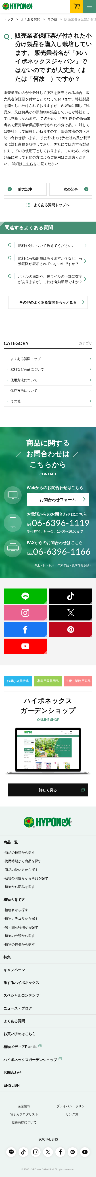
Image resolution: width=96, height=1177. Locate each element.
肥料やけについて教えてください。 (46, 245)
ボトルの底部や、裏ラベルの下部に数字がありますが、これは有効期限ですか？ (50, 279)
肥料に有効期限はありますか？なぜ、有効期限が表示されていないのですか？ (50, 261)
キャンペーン (14, 970)
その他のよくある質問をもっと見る (48, 302)
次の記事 (71, 189)
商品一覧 (11, 842)
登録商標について (24, 1122)
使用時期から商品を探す (23, 861)
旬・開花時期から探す (21, 927)
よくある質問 (30, 19)
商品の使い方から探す (21, 870)
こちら (28, 164)
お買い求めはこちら (20, 1034)
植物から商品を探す (20, 887)
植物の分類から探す (20, 936)
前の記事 (25, 189)
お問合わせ (12, 1072)
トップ (9, 19)
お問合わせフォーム (58, 499)
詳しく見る (48, 790)
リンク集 (72, 1114)
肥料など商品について (27, 369)
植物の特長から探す (20, 944)
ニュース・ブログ (18, 1008)
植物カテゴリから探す (21, 918)
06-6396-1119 (58, 523)
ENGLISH (12, 1085)
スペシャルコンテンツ (21, 995)
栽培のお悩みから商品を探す (26, 878)
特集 (7, 957)
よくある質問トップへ (51, 205)
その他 (52, 19)
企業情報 (24, 1106)
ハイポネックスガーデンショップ (30, 1060)
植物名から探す (16, 910)
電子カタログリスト (24, 1114)
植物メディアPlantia (20, 1047)
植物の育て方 (14, 900)
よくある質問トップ (25, 359)
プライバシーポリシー (72, 1106)
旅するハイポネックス (21, 982)
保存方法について (23, 390)
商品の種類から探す (20, 852)
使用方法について (23, 380)
